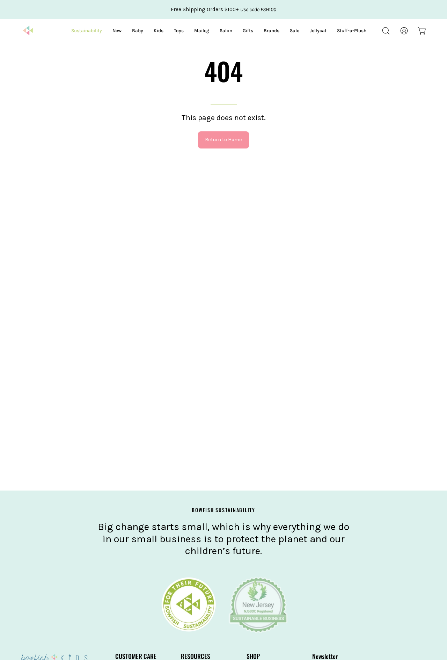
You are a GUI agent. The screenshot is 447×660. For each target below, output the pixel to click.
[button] (386, 30)
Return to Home (223, 140)
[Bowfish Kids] (28, 30)
